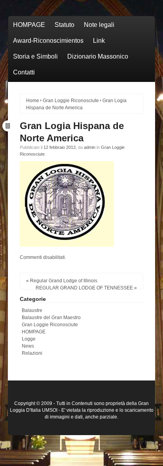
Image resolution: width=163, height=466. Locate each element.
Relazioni (32, 353)
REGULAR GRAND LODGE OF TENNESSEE (84, 288)
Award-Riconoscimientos (48, 40)
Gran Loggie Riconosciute (71, 100)
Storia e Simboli (35, 56)
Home (32, 100)
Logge (29, 339)
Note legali (99, 24)
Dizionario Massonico (97, 56)
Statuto (64, 24)
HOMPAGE (29, 24)
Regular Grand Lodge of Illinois (63, 280)
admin (89, 147)
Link (99, 40)
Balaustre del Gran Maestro (51, 317)
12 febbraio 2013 (60, 147)
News (28, 346)
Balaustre (32, 310)
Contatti (24, 72)
